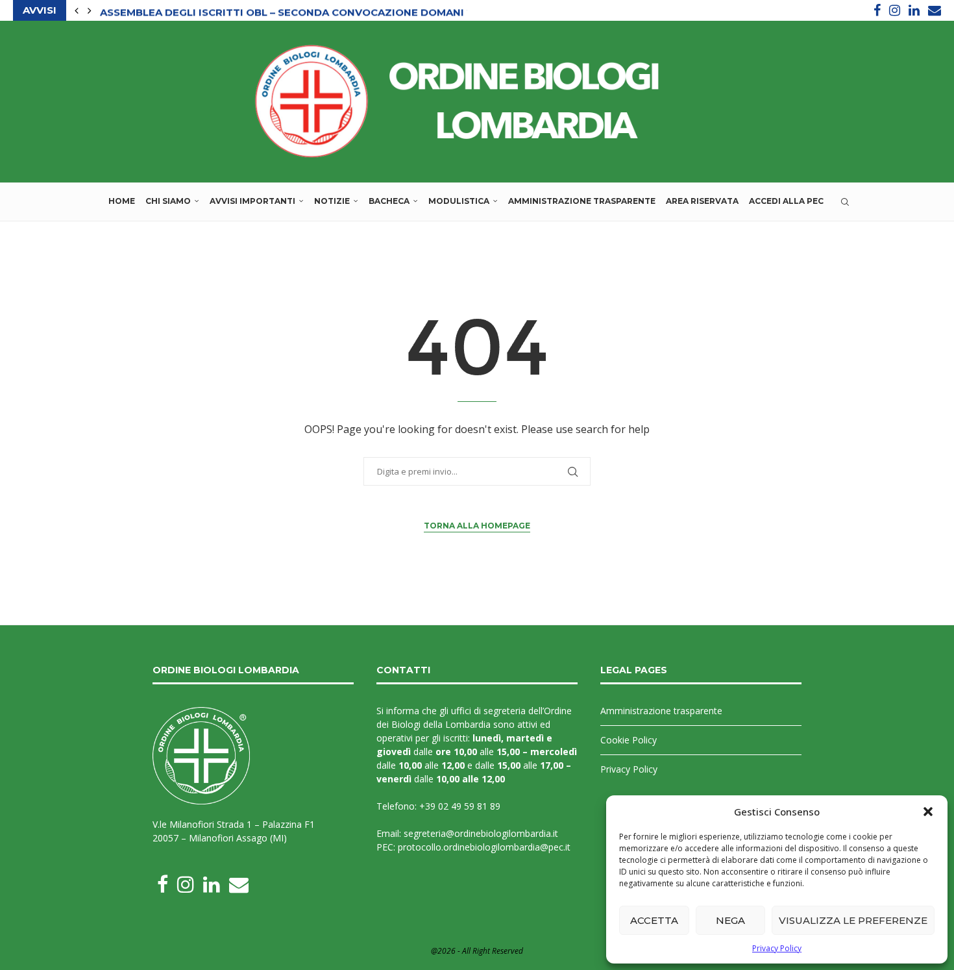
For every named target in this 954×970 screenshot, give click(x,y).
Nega (730, 920)
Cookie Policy (628, 740)
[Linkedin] (914, 10)
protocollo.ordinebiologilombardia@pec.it (484, 847)
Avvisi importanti (252, 201)
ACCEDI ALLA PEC (786, 201)
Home (121, 201)
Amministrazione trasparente (581, 201)
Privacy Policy (776, 948)
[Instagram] (894, 10)
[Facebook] (877, 10)
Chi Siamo (168, 201)
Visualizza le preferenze (853, 920)
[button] (928, 811)
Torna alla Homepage (477, 525)
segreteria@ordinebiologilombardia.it (481, 833)
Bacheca (389, 201)
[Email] (934, 10)
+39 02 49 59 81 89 (459, 806)
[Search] (844, 202)
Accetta (654, 920)
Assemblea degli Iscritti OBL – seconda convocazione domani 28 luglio (311, 11)
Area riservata (702, 201)
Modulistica (458, 201)
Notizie (332, 201)
